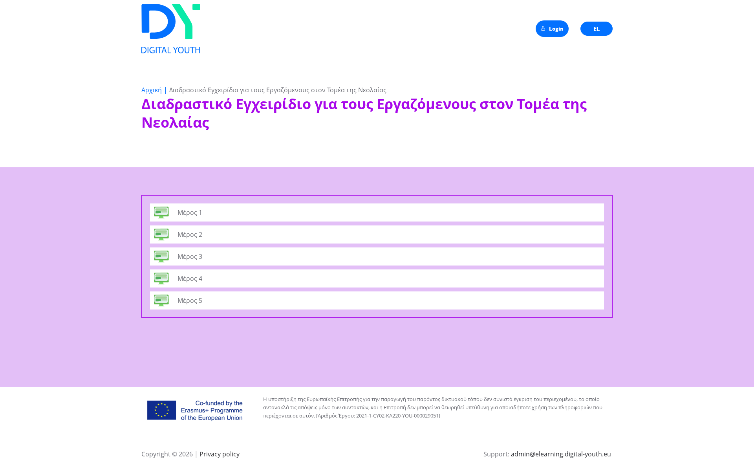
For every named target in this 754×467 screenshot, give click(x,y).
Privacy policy (219, 454)
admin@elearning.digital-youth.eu (561, 454)
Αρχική (151, 90)
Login (556, 28)
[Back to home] (170, 28)
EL (596, 29)
